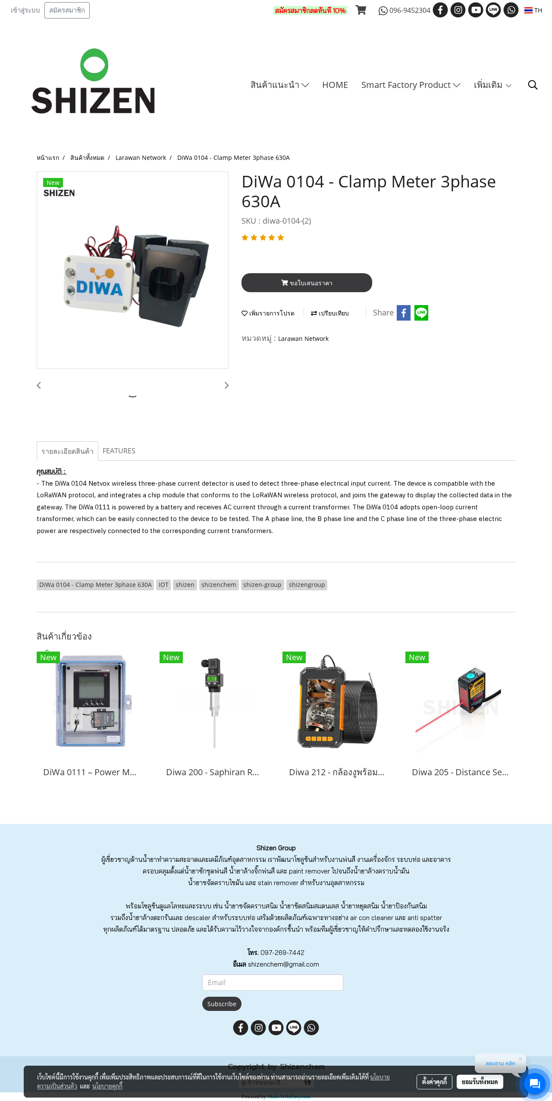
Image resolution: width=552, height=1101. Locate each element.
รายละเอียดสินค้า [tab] (67, 451)
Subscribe (221, 1004)
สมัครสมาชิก (67, 10)
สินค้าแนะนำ (276, 84)
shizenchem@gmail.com (283, 964)
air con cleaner (371, 918)
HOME (335, 84)
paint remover (309, 871)
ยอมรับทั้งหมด (480, 1081)
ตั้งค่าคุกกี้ (434, 1081)
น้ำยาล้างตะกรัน (150, 918)
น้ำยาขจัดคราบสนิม (251, 906)
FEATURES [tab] (119, 450)
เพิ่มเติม (489, 84)
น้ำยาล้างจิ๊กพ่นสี (252, 871)
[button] (533, 85)
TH (537, 10)
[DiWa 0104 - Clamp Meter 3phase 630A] (132, 270)
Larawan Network (303, 338)
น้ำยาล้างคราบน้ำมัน (381, 871)
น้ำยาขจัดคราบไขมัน (216, 883)
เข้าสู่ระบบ (25, 10)
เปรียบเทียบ (333, 313)
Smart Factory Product (407, 84)
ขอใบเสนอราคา (310, 283)
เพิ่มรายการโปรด (271, 313)
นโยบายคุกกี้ (107, 1086)
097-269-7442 (282, 952)
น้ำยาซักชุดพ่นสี (205, 871)
